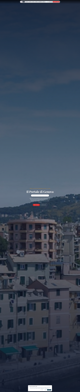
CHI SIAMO (26, 1)
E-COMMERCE (40, 1)
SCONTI (33, 1)
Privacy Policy (47, 388)
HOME (23, 1)
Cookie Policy (42, 388)
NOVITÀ (44, 1)
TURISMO (36, 1)
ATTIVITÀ (30, 1)
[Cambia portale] (46, 1)
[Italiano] (48, 1)
